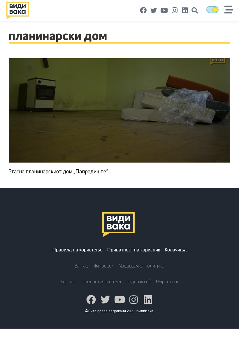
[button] (195, 10)
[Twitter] (154, 10)
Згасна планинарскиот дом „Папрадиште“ (58, 171)
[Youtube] (164, 10)
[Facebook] (143, 10)
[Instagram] (175, 10)
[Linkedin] (185, 10)
